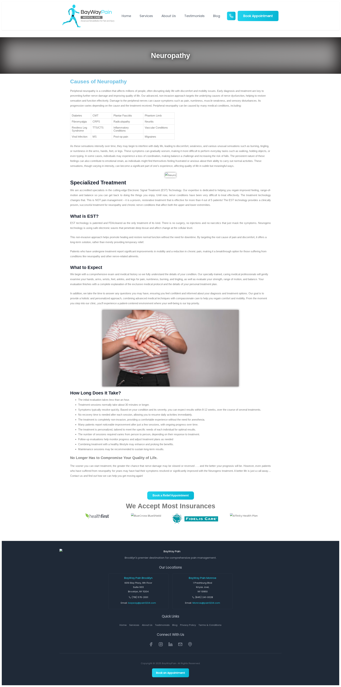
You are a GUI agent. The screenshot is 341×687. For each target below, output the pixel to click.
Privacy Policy (188, 625)
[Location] (190, 644)
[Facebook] (151, 644)
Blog (216, 16)
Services (146, 16)
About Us (168, 16)
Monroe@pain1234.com (206, 603)
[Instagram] (160, 644)
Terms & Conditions (210, 625)
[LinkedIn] (170, 644)
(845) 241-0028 (204, 597)
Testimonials (194, 16)
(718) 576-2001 (140, 597)
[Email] (180, 644)
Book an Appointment (170, 673)
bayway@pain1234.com (142, 603)
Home (126, 16)
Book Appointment (258, 16)
